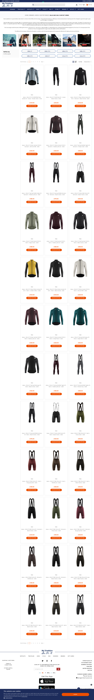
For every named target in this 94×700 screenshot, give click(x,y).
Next (42, 61)
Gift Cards (81, 9)
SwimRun (55, 656)
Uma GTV (82, 56)
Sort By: (80, 61)
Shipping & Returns (8, 660)
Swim (37, 9)
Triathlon (21, 9)
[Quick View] (30, 90)
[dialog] (47, 694)
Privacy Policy (24, 696)
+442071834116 (89, 1)
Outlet (72, 9)
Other (57, 9)
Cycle (44, 9)
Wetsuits (30, 9)
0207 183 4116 (88, 676)
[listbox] (87, 62)
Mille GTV (30, 56)
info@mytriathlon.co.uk (85, 678)
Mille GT (29, 51)
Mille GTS (65, 51)
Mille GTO (47, 51)
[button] (9, 40)
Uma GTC (65, 56)
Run (50, 9)
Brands (64, 9)
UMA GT (47, 56)
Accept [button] (75, 694)
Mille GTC (82, 51)
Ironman (12, 9)
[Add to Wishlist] (33, 90)
